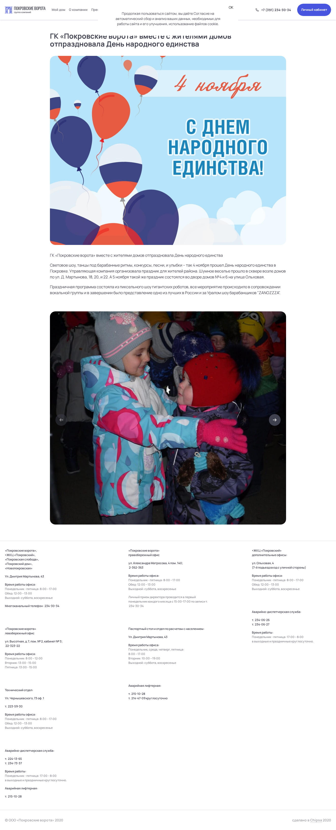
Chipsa (316, 820)
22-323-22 (12, 646)
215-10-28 (15, 796)
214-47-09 (138, 698)
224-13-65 (15, 759)
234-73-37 (15, 763)
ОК (231, 7)
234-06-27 (262, 624)
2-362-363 (136, 567)
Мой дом (58, 9)
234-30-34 (52, 606)
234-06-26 (262, 620)
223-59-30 (15, 706)
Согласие (202, 13)
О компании (78, 9)
